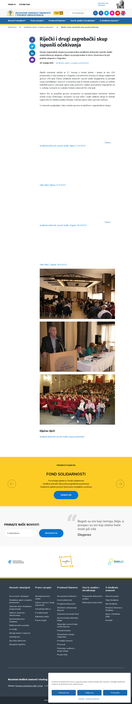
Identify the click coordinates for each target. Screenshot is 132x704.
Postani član (24, 4)
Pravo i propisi (36, 21)
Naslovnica (12, 27)
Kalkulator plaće (42, 616)
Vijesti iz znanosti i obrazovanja (17, 614)
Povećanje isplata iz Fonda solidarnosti (66, 480)
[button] (12, 484)
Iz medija (13, 629)
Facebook (101, 13)
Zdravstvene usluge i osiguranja (66, 635)
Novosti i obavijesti (16, 21)
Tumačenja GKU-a (43, 609)
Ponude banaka (64, 630)
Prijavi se (12, 4)
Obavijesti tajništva (17, 644)
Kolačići (81, 699)
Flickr (112, 13)
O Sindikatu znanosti (109, 21)
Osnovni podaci (112, 596)
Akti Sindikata (111, 604)
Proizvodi (61, 644)
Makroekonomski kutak (92, 602)
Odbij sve (89, 692)
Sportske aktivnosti (17, 641)
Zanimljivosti (14, 637)
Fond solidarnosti (66, 474)
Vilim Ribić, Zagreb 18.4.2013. (53, 264)
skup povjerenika (76, 436)
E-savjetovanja (41, 613)
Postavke (115, 692)
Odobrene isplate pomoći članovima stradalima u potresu (66, 486)
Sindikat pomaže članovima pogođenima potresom (66, 483)
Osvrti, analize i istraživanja (82, 21)
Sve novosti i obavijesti (18, 596)
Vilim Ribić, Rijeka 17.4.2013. (53, 185)
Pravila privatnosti (92, 699)
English (123, 13)
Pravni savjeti (40, 620)
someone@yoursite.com (32, 60)
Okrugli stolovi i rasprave (19, 633)
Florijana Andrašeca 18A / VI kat (29, 686)
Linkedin (32, 53)
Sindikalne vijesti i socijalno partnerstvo (39, 27)
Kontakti (108, 620)
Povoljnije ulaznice (65, 641)
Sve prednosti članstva (66, 596)
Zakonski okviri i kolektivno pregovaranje (20, 607)
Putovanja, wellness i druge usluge (66, 649)
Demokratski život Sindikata (16, 620)
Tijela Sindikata (111, 600)
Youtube (117, 13)
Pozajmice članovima (66, 604)
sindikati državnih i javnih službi (54, 436)
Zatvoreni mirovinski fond (68, 614)
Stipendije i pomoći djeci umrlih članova (67, 625)
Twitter (106, 13)
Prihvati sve (64, 692)
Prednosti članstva (57, 21)
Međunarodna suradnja (19, 625)
